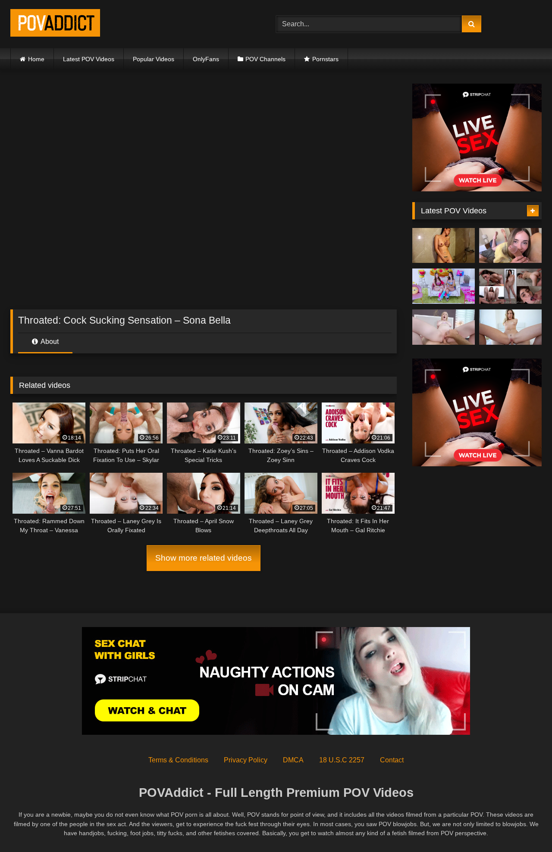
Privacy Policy (245, 760)
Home (36, 59)
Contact (392, 760)
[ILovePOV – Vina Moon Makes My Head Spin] (443, 245)
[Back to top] (525, 826)
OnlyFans (206, 59)
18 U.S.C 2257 (341, 760)
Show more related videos (203, 557)
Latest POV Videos (88, 59)
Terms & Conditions (178, 760)
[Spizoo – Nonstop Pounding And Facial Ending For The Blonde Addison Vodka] (510, 327)
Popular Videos (153, 59)
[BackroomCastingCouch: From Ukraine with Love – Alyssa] (510, 286)
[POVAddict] (55, 24)
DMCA (293, 760)
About (49, 341)
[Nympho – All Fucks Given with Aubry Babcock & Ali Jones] (443, 286)
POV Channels (265, 59)
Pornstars (325, 59)
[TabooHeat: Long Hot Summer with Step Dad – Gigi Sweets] (443, 327)
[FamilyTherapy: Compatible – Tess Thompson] (510, 245)
